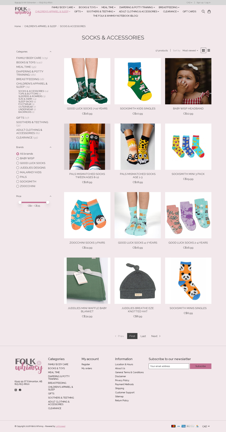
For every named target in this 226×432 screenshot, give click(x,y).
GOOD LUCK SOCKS (32, 163)
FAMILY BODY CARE (28, 57)
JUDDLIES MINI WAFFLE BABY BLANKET (87, 309)
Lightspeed (60, 426)
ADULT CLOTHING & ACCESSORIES (29, 131)
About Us (120, 368)
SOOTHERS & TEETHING (32, 122)
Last (143, 336)
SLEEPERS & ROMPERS (30, 96)
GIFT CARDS (189, 11)
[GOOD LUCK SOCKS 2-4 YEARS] (188, 215)
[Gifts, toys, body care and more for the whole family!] (23, 11)
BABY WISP (27, 158)
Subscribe (200, 366)
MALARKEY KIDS (31, 172)
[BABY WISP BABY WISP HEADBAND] (188, 81)
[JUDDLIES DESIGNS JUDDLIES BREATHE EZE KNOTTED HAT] (138, 281)
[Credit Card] (197, 426)
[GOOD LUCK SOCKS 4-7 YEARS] (138, 215)
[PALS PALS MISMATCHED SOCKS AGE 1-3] (138, 147)
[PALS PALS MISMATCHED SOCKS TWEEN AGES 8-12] (87, 147)
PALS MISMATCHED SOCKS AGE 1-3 (138, 175)
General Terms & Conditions (129, 372)
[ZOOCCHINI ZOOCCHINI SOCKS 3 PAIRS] (87, 215)
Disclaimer (120, 376)
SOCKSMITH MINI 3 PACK (188, 174)
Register (86, 364)
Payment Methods (124, 384)
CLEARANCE (24, 137)
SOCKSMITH (28, 181)
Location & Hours (124, 364)
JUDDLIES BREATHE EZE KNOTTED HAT (138, 309)
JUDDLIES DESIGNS (33, 167)
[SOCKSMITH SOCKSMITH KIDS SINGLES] (138, 81)
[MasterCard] (173, 426)
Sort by (176, 50)
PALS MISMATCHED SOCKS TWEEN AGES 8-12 (87, 175)
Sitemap (119, 396)
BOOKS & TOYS (26, 62)
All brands (26, 153)
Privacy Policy (122, 380)
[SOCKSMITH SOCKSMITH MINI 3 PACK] (188, 147)
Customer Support (124, 392)
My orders (87, 368)
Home (18, 26)
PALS (23, 176)
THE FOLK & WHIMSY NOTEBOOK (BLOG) (115, 15)
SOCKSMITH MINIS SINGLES (188, 308)
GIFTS (20, 117)
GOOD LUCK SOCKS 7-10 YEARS (87, 108)
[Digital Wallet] (190, 426)
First (132, 336)
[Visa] (178, 426)
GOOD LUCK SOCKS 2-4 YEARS (188, 242)
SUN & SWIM (25, 99)
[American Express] (184, 426)
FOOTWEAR (24, 104)
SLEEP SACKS (25, 101)
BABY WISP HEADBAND (188, 108)
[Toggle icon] (203, 11)
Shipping (119, 388)
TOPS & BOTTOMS (28, 93)
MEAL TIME (23, 66)
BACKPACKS (24, 112)
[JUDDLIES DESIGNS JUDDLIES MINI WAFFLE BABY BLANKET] (87, 281)
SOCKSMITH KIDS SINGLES (137, 108)
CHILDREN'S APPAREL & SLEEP (40, 26)
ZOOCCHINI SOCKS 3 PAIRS (87, 242)
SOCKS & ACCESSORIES (31, 91)
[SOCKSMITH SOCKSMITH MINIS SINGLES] (188, 281)
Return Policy (122, 400)
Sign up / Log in (203, 3)
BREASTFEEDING (27, 79)
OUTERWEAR (25, 106)
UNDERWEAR (25, 109)
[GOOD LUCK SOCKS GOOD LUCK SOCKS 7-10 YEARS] (87, 81)
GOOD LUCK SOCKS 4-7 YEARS (137, 242)
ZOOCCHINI (27, 186)
